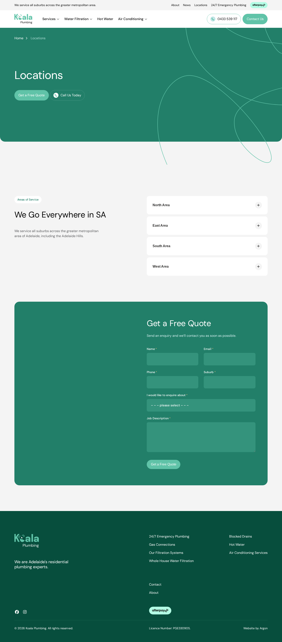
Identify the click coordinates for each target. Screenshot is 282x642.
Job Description (159, 418)
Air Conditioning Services (248, 552)
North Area (161, 205)
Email (208, 349)
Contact (155, 584)
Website (249, 628)
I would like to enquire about (167, 395)
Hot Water (105, 19)
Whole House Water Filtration (171, 561)
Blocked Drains (240, 536)
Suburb (209, 372)
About (175, 5)
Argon (264, 628)
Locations (200, 5)
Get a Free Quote (31, 95)
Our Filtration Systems (166, 552)
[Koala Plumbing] (23, 19)
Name (152, 349)
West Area (161, 266)
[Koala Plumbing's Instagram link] (24, 611)
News (187, 5)
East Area (160, 225)
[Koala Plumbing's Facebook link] (16, 611)
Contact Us (255, 19)
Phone (152, 372)
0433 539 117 (227, 19)
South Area (161, 246)
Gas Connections (162, 544)
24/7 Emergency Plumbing (228, 5)
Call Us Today (71, 95)
